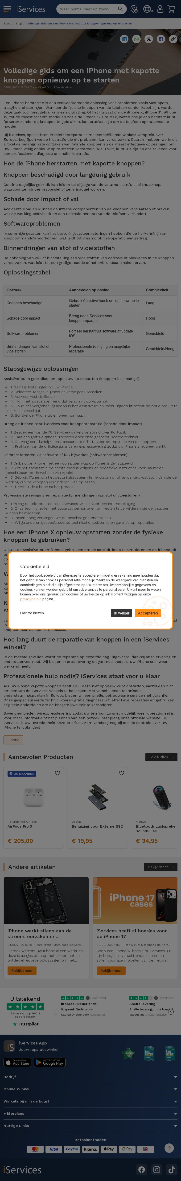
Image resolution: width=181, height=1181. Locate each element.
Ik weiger (121, 613)
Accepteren (148, 613)
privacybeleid (30, 599)
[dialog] (90, 590)
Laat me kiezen (32, 613)
